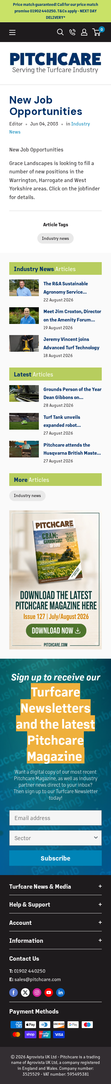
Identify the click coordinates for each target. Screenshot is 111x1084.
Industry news (27, 495)
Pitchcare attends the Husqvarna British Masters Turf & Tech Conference (72, 449)
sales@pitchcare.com (37, 979)
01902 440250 (29, 971)
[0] (97, 32)
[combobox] (53, 838)
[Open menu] (12, 32)
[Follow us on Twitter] (25, 992)
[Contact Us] (72, 32)
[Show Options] (96, 838)
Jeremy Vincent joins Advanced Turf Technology (71, 343)
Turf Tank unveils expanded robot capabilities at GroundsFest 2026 (63, 421)
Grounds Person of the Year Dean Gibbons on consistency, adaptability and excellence (72, 394)
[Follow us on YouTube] (48, 992)
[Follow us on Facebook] (13, 992)
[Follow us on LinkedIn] (60, 992)
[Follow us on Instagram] (37, 992)
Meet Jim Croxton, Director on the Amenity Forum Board (72, 316)
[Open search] (60, 32)
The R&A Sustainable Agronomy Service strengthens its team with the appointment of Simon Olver (71, 288)
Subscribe (55, 858)
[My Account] (84, 32)
